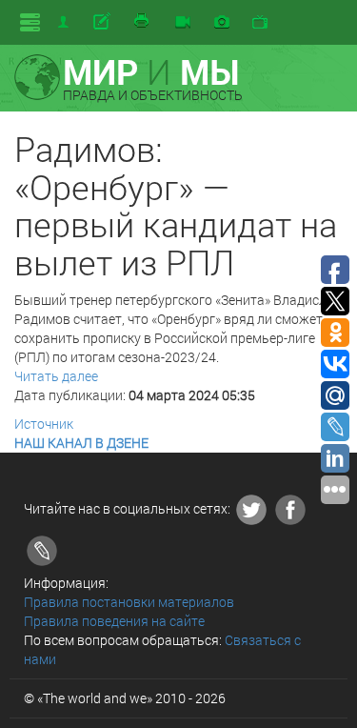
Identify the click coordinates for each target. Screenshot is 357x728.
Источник (43, 424)
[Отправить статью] (103, 22)
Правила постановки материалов (129, 602)
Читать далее (56, 376)
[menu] (30, 22)
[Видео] (183, 23)
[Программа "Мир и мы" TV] (260, 23)
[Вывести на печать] (143, 22)
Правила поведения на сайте (114, 621)
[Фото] (222, 23)
